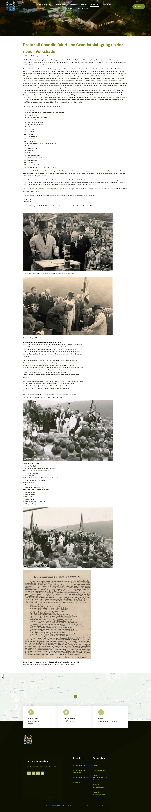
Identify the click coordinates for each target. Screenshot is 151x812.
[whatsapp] (70, 721)
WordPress (102, 805)
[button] (75, 696)
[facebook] (64, 721)
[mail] (73, 721)
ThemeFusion (77, 805)
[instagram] (67, 721)
